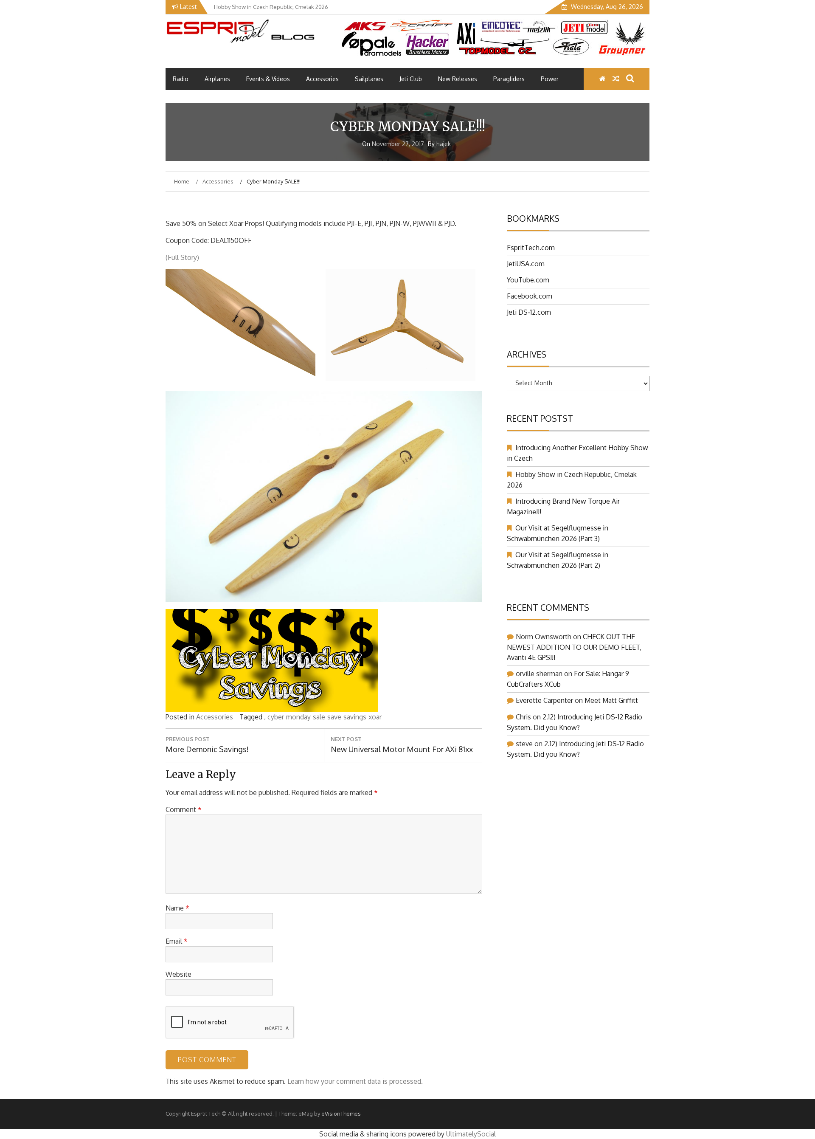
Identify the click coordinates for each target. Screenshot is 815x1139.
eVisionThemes (341, 1113)
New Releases (457, 78)
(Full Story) (182, 257)
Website (178, 974)
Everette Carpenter (544, 700)
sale (319, 717)
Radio (180, 78)
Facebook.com (529, 296)
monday (298, 717)
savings (354, 717)
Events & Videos (268, 78)
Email (177, 941)
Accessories (322, 78)
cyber (275, 717)
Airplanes (217, 78)
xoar (375, 717)
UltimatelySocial (471, 1134)
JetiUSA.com (526, 263)
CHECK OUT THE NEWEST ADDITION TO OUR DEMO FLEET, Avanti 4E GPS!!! (574, 647)
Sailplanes (369, 78)
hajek (443, 143)
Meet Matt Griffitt (611, 700)
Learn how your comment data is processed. (355, 1081)
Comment (184, 809)
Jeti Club (410, 78)
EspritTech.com (531, 247)
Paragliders (509, 78)
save (334, 717)
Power (550, 78)
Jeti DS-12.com (529, 312)
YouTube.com (528, 280)
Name (177, 908)
